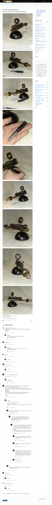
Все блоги (36, 107)
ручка (36, 72)
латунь (37, 70)
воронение (15, 318)
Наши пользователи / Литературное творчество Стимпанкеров (39, 103)
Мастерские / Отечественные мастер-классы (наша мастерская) (39, 90)
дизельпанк (38, 66)
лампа (45, 68)
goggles (38, 64)
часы (42, 76)
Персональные (12, 3)
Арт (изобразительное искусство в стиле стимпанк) (40, 95)
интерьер (42, 67)
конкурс (39, 68)
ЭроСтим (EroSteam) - (38, 98)
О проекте (28, 1)
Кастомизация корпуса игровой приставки (41, 41)
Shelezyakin (6, 332)
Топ (36, 82)
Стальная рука (12, 318)
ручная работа (40, 72)
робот (46, 71)
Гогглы (36, 51)
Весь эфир (36, 52)
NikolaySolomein (37, 24)
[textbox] (41, 61)
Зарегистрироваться (44, 1)
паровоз (43, 71)
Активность (24, 1)
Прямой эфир (38, 20)
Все (3, 3)
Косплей (42, 68)
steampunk (42, 64)
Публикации (42, 22)
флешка (37, 76)
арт (45, 64)
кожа (37, 68)
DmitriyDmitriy (6, 366)
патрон (9, 318)
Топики (15, 1)
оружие (39, 71)
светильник (45, 72)
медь (40, 70)
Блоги (18, 1)
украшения (44, 74)
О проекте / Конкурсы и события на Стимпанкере (40, 101)
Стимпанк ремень (37, 25)
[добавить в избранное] (15, 320)
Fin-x (4, 320)
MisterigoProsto (37, 29)
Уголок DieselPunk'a (38, 97)
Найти (49, 3)
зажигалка (42, 66)
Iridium (36, 46)
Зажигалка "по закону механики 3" (40, 36)
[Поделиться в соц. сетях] (13, 320)
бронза (37, 65)
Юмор (41, 77)
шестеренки (45, 76)
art (36, 64)
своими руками (39, 73)
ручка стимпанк (6, 318)
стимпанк (39, 74)
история (45, 67)
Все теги (37, 58)
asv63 (5, 344)
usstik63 (36, 26)
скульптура (44, 73)
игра (40, 67)
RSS (36, 17)
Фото (40, 76)
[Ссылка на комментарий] (15, 332)
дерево (46, 65)
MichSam (6, 475)
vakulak (6, 485)
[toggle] (26, 11)
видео (39, 65)
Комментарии (37, 22)
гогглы (41, 65)
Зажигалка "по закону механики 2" (40, 33)
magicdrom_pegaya (7, 376)
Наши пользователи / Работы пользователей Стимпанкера (41, 12)
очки (41, 71)
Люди (21, 1)
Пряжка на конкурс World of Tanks (40, 27)
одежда (37, 71)
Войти (49, 1)
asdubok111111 (37, 50)
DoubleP (6, 356)
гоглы (44, 65)
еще (32, 1)
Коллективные (7, 3)
